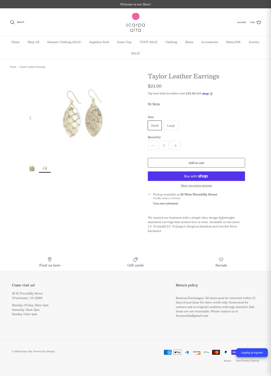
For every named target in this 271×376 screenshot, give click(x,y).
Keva (156, 103)
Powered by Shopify (44, 351)
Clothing (171, 41)
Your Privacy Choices (247, 361)
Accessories (209, 41)
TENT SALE (149, 41)
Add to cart (196, 162)
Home (16, 41)
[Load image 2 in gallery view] (82, 116)
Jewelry (253, 41)
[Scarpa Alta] (135, 22)
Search (227, 361)
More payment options (196, 185)
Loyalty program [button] (252, 352)
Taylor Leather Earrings (32, 67)
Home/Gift (233, 41)
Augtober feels (99, 41)
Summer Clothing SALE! (64, 41)
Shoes (189, 41)
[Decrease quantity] (152, 145)
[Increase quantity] (175, 145)
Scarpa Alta (26, 351)
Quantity (154, 137)
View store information (165, 203)
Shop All (33, 41)
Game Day (124, 41)
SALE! (135, 53)
